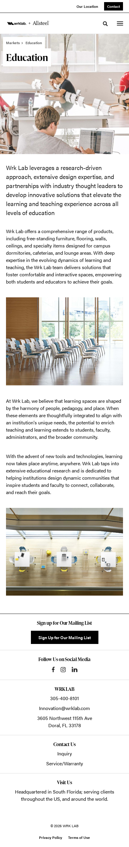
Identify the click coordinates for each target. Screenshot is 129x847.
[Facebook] (53, 669)
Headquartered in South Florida (48, 791)
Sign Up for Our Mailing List (64, 637)
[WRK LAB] (28, 23)
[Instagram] (63, 669)
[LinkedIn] (74, 669)
